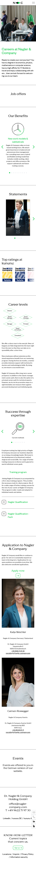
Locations (6, 854)
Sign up (17, 847)
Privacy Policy (27, 854)
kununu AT (28, 818)
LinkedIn (6, 818)
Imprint (16, 854)
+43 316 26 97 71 (18, 730)
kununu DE (17, 818)
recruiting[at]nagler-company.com (18, 653)
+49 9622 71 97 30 (18, 651)
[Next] (33, 23)
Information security (19, 857)
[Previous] (2, 23)
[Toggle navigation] (33, 3)
